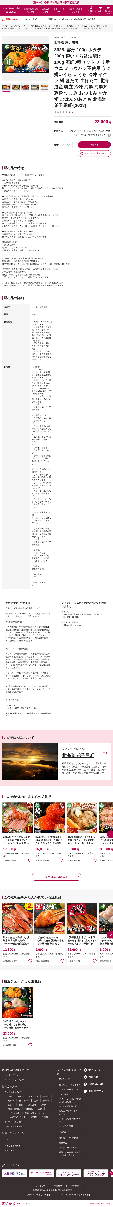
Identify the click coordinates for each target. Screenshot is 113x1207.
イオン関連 (9, 1150)
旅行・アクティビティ (34, 1113)
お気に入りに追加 (105, 753)
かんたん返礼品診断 (68, 1106)
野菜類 (11, 1100)
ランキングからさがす (14, 1122)
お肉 (10, 1096)
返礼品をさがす (46, 10)
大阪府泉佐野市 (42, 961)
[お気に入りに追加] (105, 753)
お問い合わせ (95, 1084)
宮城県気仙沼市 (10, 961)
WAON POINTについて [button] (109, 135)
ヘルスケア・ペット (17, 1117)
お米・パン (33, 1096)
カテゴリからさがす (13, 1092)
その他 (45, 1117)
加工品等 (32, 1105)
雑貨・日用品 (14, 1109)
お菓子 (11, 1105)
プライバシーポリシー (36, 1195)
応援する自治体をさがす (31, 10)
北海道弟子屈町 (10, 860)
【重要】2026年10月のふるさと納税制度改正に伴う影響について (74, 19)
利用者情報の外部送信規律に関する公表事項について (56, 1190)
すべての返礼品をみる (56, 877)
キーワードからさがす (14, 1080)
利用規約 (75, 1186)
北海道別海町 (105, 961)
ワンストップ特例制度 (69, 1138)
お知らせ (93, 1077)
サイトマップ (39, 1186)
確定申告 (63, 1143)
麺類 (21, 1105)
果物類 (46, 1096)
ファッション (14, 1113)
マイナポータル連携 (68, 1147)
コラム (7, 1139)
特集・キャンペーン (59, 10)
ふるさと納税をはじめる (75, 10)
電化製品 (29, 1109)
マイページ (94, 1070)
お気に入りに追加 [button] (30, 860)
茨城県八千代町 (74, 961)
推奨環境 (58, 1186)
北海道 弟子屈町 (66, 42)
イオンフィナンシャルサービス (72, 1195)
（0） (72, 112)
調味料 (44, 1105)
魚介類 (20, 1096)
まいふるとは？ (66, 1094)
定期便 (34, 1117)
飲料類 (46, 1100)
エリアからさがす (12, 1075)
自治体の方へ (95, 1091)
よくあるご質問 (66, 1126)
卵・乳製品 (24, 1100)
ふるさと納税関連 (12, 1145)
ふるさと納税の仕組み (69, 1089)
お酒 (36, 1100)
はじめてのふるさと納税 (69, 1084)
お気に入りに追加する (94, 153)
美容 (40, 1109)
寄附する (94, 144)
